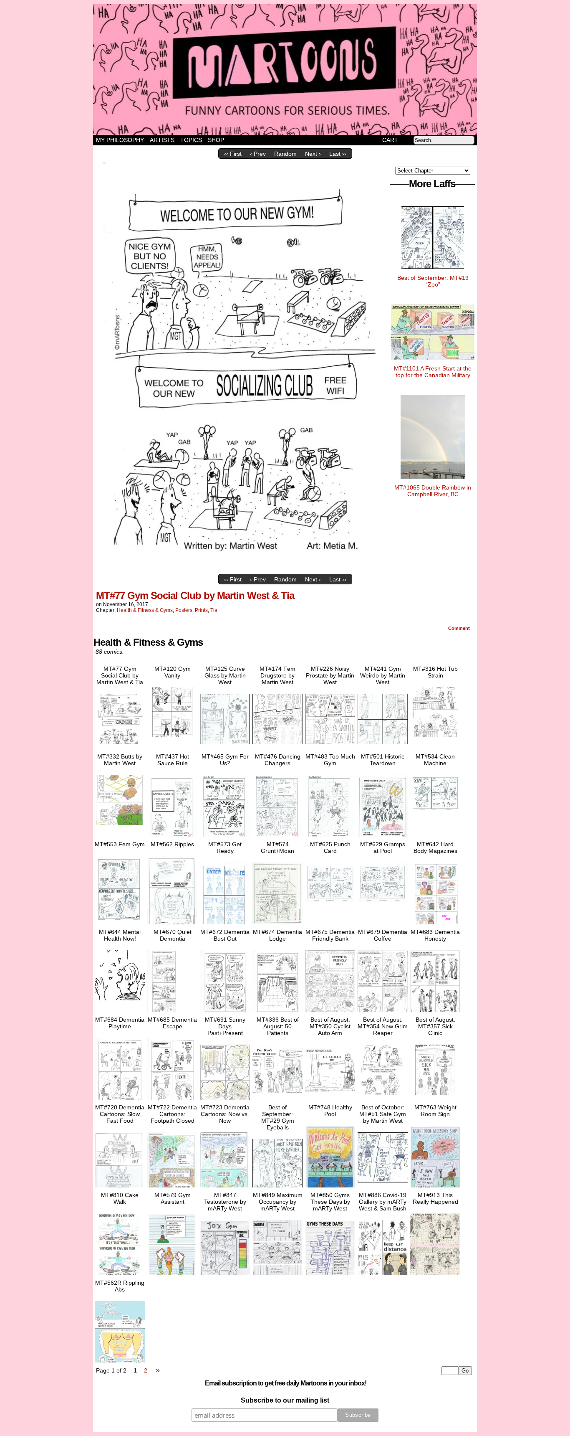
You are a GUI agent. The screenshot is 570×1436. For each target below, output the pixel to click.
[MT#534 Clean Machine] (435, 814)
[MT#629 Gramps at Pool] (383, 904)
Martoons (301, 69)
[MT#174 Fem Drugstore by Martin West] (277, 746)
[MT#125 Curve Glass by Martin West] (225, 746)
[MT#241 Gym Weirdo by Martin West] (383, 746)
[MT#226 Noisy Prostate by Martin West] (330, 746)
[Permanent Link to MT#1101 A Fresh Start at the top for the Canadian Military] (432, 361)
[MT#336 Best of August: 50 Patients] (277, 1096)
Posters (183, 610)
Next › (313, 153)
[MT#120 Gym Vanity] (172, 739)
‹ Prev (258, 153)
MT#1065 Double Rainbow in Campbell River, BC (432, 490)
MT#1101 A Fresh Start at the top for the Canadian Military (433, 371)
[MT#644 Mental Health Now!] (120, 1002)
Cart (390, 140)
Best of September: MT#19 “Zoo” (433, 281)
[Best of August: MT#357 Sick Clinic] (435, 1096)
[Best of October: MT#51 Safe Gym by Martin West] (383, 1184)
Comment (459, 628)
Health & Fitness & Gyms (145, 610)
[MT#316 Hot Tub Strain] (435, 739)
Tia (213, 610)
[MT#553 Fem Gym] (120, 924)
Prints (201, 610)
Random (285, 153)
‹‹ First (233, 153)
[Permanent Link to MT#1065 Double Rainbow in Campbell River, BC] (433, 480)
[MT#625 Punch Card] (330, 904)
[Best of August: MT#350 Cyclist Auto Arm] (330, 1096)
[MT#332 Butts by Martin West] (120, 827)
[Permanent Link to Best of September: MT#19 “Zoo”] (432, 271)
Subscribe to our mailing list (285, 1400)
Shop (216, 140)
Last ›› (337, 153)
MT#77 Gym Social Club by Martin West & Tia (195, 595)
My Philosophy (120, 140)
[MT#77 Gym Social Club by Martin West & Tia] (241, 568)
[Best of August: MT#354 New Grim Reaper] (383, 1096)
